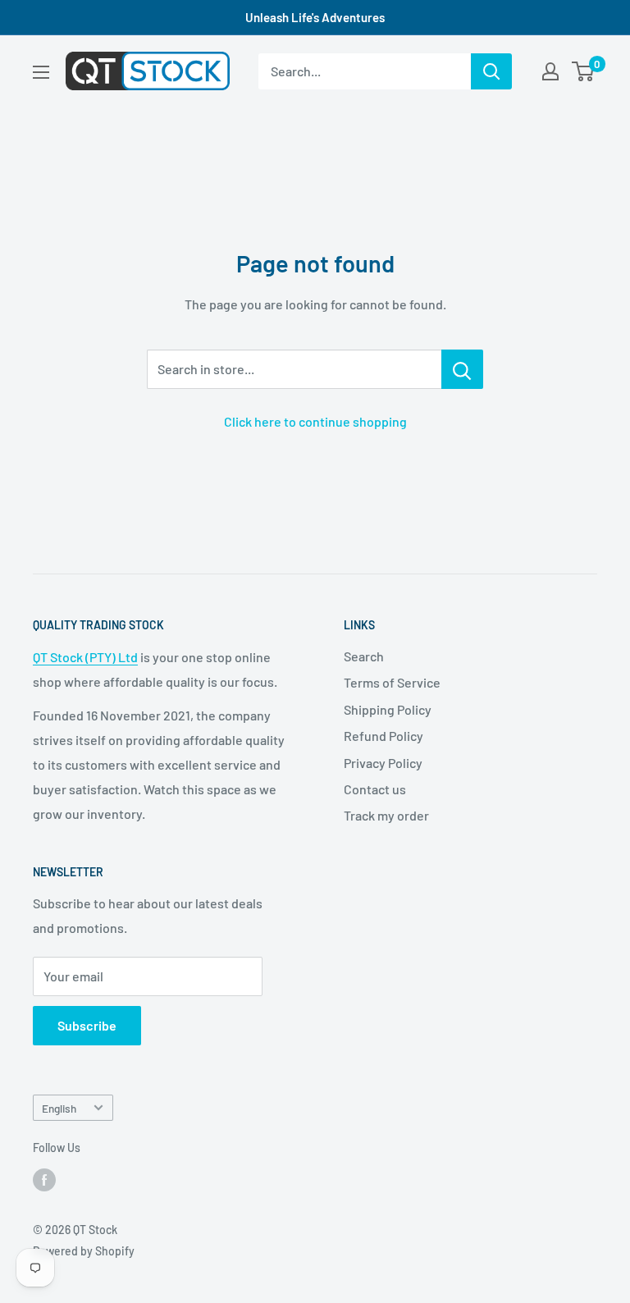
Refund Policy (383, 735)
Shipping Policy (387, 709)
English (59, 1108)
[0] (583, 71)
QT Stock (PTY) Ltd (85, 657)
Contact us (375, 789)
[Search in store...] (462, 369)
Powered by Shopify (84, 1251)
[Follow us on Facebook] (44, 1179)
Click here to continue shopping (315, 421)
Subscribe (86, 1025)
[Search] (491, 71)
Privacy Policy (383, 762)
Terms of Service (392, 682)
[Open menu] (41, 72)
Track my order (386, 815)
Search (364, 656)
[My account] (550, 71)
